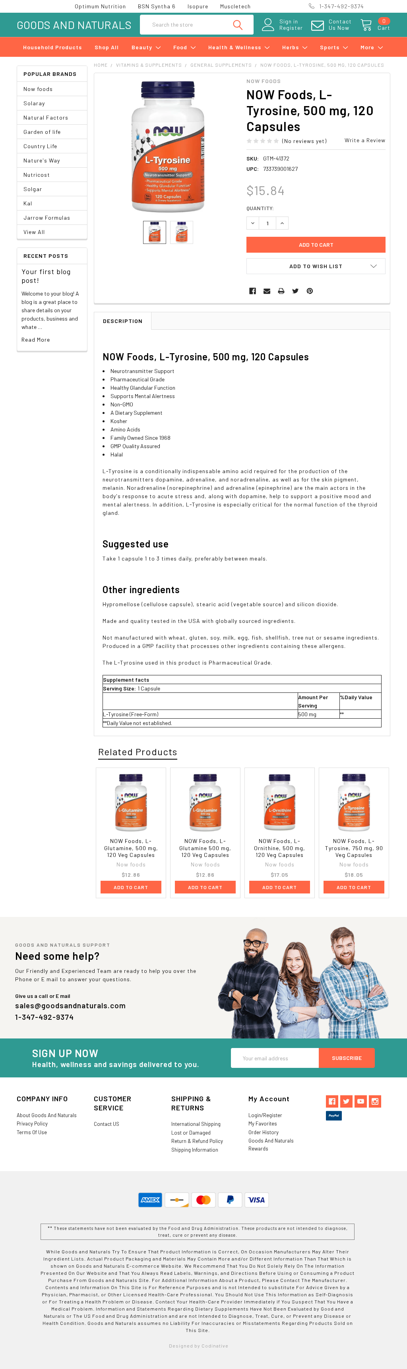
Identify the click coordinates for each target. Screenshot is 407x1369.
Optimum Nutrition (100, 6)
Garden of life (42, 131)
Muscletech (235, 6)
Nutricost (36, 174)
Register (291, 28)
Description (123, 320)
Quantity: (260, 208)
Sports (330, 47)
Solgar (32, 189)
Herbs (291, 47)
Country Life (40, 146)
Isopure (198, 6)
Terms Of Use (32, 1132)
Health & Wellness (235, 47)
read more (35, 339)
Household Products (52, 47)
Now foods (38, 88)
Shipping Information (194, 1150)
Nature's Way (41, 160)
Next (381, 752)
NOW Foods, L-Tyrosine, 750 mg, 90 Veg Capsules (354, 847)
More (368, 47)
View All (34, 231)
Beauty (143, 47)
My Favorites (262, 1123)
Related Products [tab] (137, 751)
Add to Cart (131, 887)
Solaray (34, 103)
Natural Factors (45, 117)
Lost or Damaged (191, 1132)
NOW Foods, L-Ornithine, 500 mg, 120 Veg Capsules (279, 847)
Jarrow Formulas (46, 217)
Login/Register (265, 1115)
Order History (263, 1132)
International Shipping (196, 1124)
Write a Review (365, 140)
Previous (367, 752)
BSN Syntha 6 (157, 6)
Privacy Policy (32, 1123)
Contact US (106, 1124)
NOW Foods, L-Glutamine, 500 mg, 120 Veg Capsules (131, 847)
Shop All (107, 47)
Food (181, 47)
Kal (27, 203)
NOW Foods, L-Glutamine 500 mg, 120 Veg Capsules (205, 847)
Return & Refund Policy (197, 1141)
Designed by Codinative (199, 1345)
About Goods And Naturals (47, 1115)
